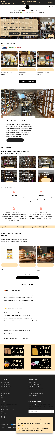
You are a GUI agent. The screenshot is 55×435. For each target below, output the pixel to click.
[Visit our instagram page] (4, 2)
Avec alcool (21, 33)
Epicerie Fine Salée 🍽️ (34, 10)
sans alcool (32, 33)
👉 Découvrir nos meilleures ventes (27, 277)
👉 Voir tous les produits (15, 140)
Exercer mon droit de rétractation (36, 393)
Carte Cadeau (41, 12)
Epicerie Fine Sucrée (6, 386)
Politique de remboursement (35, 391)
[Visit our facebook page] (2, 2)
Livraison (52, 2)
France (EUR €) (4, 424)
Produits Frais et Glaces (24, 15)
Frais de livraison (32, 382)
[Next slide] (52, 35)
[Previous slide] (49, 35)
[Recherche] (46, 6)
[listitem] (28, 2)
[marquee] (27, 227)
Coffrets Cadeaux (5, 382)
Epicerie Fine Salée (5, 384)
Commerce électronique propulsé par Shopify (9, 427)
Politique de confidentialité (35, 384)
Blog (2, 397)
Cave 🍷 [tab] (19, 47)
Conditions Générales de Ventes (36, 388)
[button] (27, 37)
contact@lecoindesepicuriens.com (7, 3)
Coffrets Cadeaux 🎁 (19, 10)
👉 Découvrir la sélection (27, 81)
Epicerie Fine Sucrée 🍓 (16, 12)
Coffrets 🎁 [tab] (4, 47)
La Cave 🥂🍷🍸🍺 (29, 12)
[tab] (25, 274)
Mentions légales (32, 395)
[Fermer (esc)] (51, 419)
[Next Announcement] (39, 2)
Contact (35, 15)
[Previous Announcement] (17, 2)
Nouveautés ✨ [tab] (12, 47)
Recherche (3, 395)
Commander (46, 180)
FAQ (49, 2)
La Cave (3, 388)
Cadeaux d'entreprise (6, 393)
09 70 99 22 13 (4, 407)
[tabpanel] (27, 65)
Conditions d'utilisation (34, 386)
